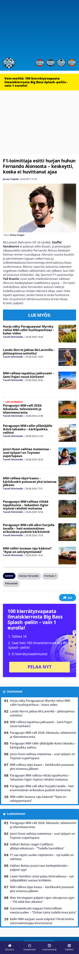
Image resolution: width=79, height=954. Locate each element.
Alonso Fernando (29, 575)
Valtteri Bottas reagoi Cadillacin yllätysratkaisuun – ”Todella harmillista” (37, 846)
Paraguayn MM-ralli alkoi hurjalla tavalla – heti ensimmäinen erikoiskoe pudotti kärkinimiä (28, 528)
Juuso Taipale (11, 179)
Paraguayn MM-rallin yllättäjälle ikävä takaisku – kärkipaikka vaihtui (27, 429)
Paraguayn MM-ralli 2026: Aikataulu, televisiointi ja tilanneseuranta (22, 408)
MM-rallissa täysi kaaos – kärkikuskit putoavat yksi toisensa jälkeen (29, 481)
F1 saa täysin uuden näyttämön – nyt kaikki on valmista (42, 857)
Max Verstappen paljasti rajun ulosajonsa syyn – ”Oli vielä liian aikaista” (42, 900)
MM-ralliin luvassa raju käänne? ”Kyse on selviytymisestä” (27, 550)
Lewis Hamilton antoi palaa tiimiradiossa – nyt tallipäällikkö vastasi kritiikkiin (42, 878)
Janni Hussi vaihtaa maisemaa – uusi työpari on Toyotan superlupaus (27, 452)
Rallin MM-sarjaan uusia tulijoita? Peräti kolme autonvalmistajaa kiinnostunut (42, 921)
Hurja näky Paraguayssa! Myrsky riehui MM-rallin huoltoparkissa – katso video (28, 329)
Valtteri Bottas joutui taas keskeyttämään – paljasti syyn (39, 868)
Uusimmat (14, 691)
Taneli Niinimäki (13, 336)
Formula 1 (50, 575)
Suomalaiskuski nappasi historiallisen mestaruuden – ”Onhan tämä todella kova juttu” (43, 910)
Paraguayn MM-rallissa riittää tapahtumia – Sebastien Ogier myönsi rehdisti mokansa (26, 504)
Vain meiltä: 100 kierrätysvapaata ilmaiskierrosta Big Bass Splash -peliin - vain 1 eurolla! (36, 82)
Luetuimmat (16, 814)
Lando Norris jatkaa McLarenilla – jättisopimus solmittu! (29, 351)
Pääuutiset (11, 583)
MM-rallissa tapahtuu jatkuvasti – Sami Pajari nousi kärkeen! (28, 375)
